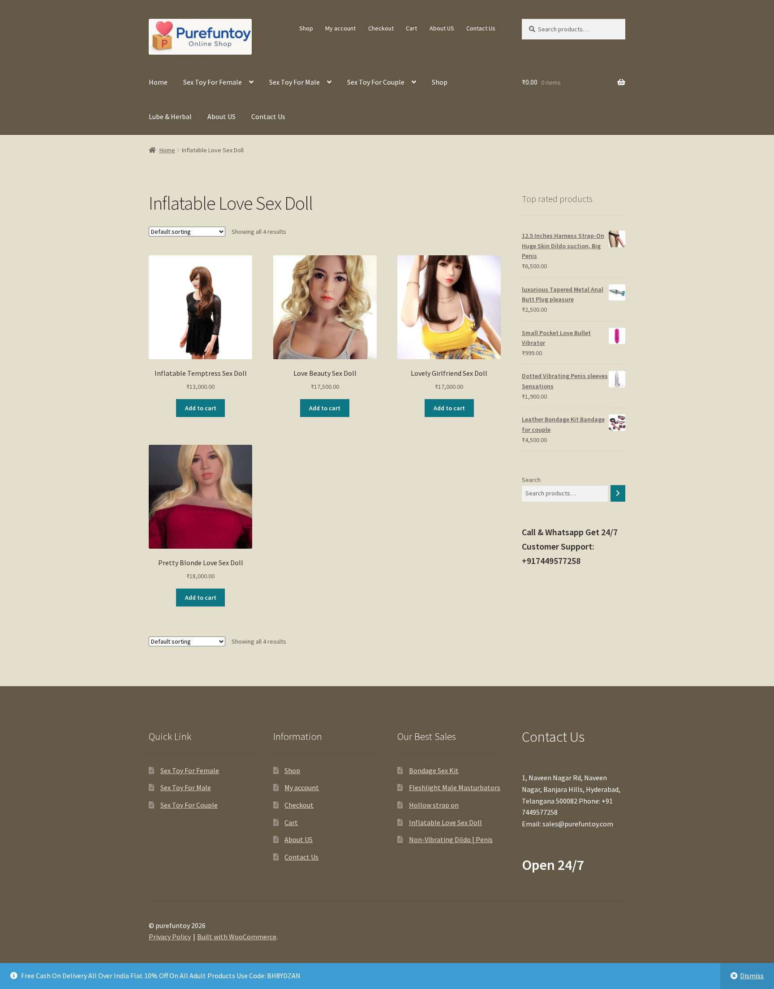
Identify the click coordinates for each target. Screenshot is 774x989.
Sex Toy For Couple (375, 81)
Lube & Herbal (170, 116)
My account (340, 28)
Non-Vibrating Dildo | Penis (451, 839)
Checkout (381, 28)
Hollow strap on (434, 804)
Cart (411, 28)
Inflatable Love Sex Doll (445, 822)
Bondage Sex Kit (434, 770)
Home (158, 81)
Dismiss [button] (752, 975)
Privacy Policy (170, 936)
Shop (306, 28)
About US (442, 28)
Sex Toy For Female (212, 81)
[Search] (618, 493)
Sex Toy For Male (294, 81)
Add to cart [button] (200, 408)
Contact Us (480, 28)
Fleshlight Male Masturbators (454, 787)
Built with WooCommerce (236, 936)
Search (531, 480)
